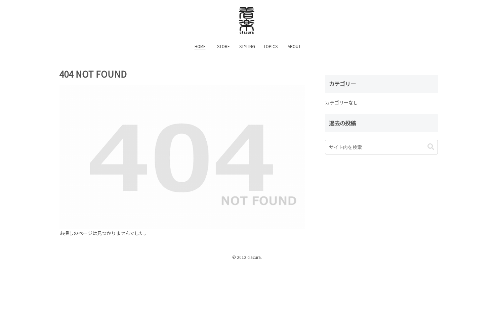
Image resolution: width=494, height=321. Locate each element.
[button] (431, 147)
